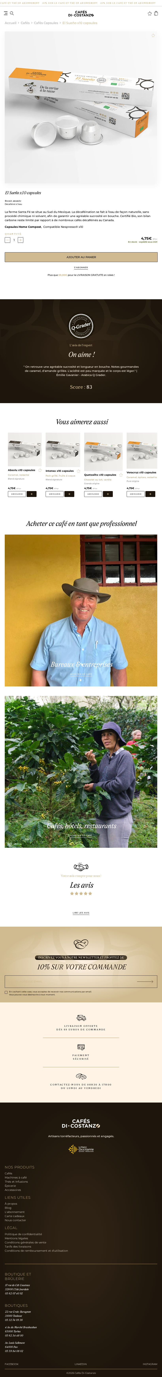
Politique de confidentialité (23, 1234)
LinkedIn (81, 1364)
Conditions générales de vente (25, 1242)
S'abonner (81, 267)
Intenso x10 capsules (60, 471)
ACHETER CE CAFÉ (81, 674)
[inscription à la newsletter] (147, 981)
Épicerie (10, 1186)
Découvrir (17, 494)
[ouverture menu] (6, 13)
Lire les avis (81, 913)
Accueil (10, 23)
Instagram (150, 1364)
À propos (11, 1203)
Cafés (25, 23)
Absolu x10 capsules (21, 470)
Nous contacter (15, 1220)
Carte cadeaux (14, 1216)
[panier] (156, 13)
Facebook (11, 1364)
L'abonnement (15, 1212)
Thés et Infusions (16, 1181)
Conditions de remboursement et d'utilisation (36, 1250)
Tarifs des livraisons (18, 1246)
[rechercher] (12, 13)
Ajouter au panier (81, 257)
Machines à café (16, 1177)
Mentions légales (16, 1238)
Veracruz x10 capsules (141, 472)
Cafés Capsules (46, 23)
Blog (8, 1208)
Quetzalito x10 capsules (100, 475)
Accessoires (13, 1190)
